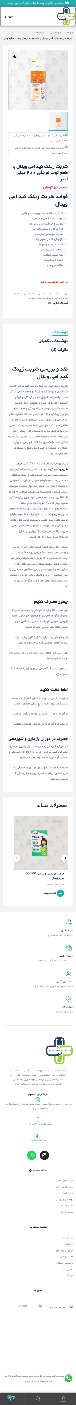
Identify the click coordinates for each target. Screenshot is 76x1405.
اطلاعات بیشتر (49, 893)
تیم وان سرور (31, 1381)
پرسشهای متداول (64, 1263)
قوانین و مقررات (65, 1257)
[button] (14, 56)
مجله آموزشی (66, 1212)
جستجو (38, 1399)
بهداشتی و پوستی (64, 1199)
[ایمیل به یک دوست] (49, 303)
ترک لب (43, 294)
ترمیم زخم (59, 298)
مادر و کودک (67, 1193)
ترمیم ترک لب (32, 294)
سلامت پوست (35, 298)
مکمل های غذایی (64, 1181)
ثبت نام (69, 1244)
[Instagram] (44, 1155)
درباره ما (69, 1276)
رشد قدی (48, 298)
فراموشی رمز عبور (64, 1250)
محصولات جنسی (65, 1206)
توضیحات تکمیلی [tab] (53, 341)
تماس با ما (68, 1269)
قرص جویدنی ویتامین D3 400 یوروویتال (44, 875)
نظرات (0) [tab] (59, 350)
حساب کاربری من (63, 1399)
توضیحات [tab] (60, 332)
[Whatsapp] (31, 1155)
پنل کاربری (67, 1238)
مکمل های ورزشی (64, 1187)
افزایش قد (53, 294)
